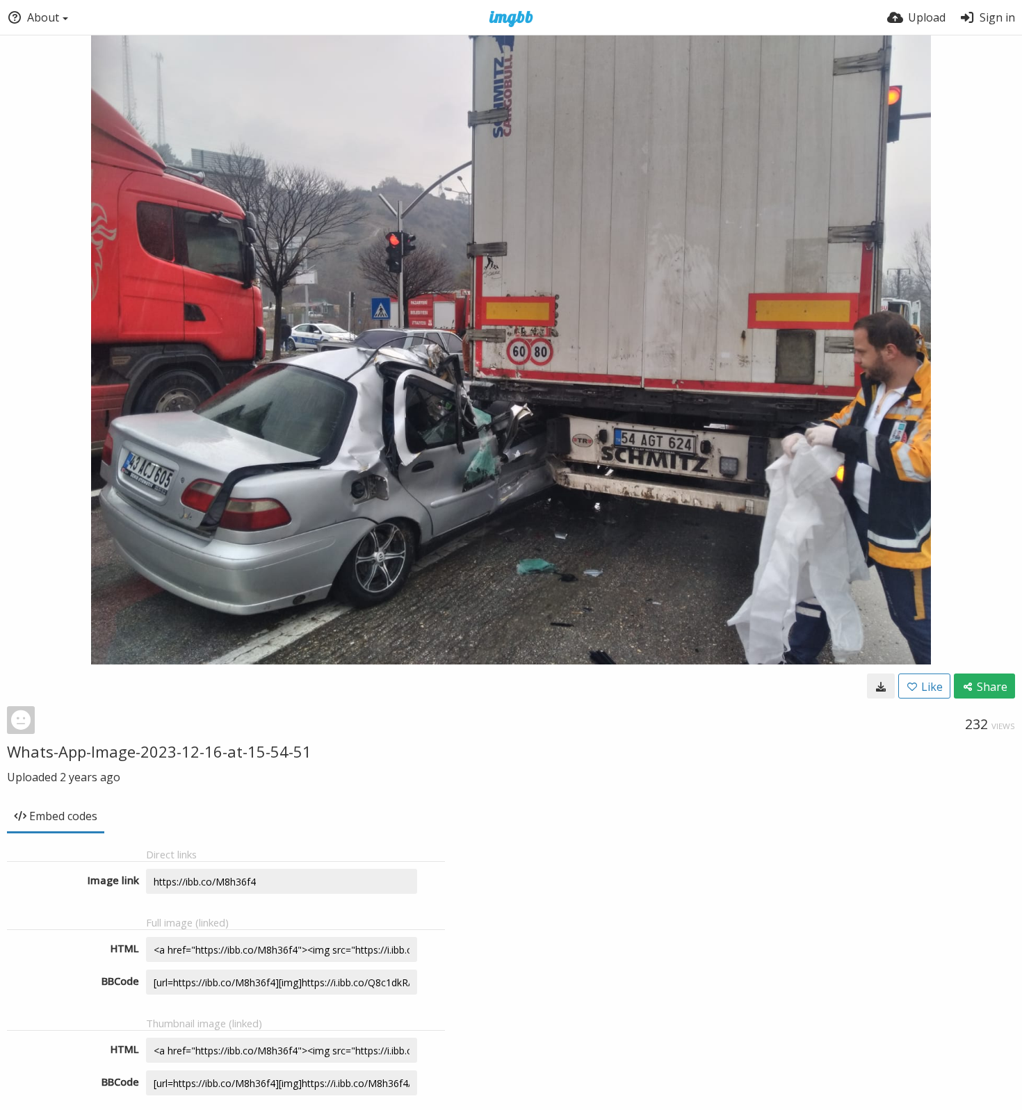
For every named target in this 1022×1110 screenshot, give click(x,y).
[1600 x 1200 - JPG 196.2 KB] (881, 686)
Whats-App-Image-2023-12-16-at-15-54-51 (159, 751)
